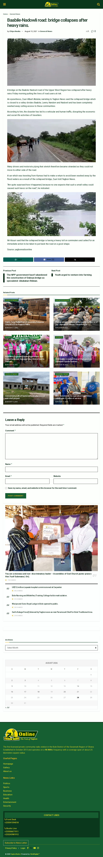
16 (12, 692)
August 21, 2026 (12, 327)
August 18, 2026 (12, 364)
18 (38, 692)
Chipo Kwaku (15, 31)
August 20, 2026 (62, 327)
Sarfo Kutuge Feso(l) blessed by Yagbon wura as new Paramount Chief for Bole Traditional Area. (52, 612)
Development (11, 300)
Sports (8, 337)
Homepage (8, 764)
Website (57, 476)
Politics (6, 783)
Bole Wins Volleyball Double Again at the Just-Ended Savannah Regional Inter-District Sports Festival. (24, 358)
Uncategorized (62, 300)
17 (25, 692)
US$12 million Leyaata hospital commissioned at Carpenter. (37, 587)
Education (7, 794)
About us (7, 771)
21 (78, 692)
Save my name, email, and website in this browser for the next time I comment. (42, 488)
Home (5, 14)
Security (7, 806)
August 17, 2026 (12, 401)
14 (78, 686)
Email (8, 476)
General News (15, 14)
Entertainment (9, 802)
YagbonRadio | (16, 854)
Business (7, 791)
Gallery (6, 767)
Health (6, 798)
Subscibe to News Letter (16, 843)
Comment (10, 430)
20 (65, 692)
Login (23, 848)
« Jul (7, 707)
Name (8, 464)
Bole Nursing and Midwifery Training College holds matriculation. (39, 595)
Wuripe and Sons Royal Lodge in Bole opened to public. (35, 604)
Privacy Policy (10, 848)
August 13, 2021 (31, 31)
